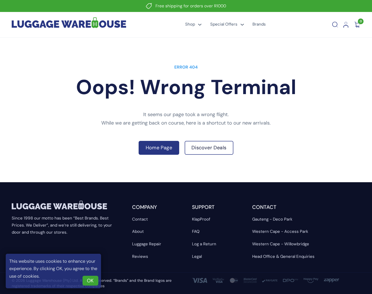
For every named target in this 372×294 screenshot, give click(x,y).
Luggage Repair (146, 244)
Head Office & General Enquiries (283, 256)
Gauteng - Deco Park (272, 219)
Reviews (140, 256)
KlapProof (201, 219)
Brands (259, 24)
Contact (140, 219)
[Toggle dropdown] (200, 25)
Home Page (159, 147)
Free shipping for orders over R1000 (190, 6)
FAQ (196, 231)
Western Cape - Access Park (280, 231)
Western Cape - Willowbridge (280, 244)
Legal (197, 256)
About (138, 231)
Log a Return (204, 244)
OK (90, 280)
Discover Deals (208, 147)
